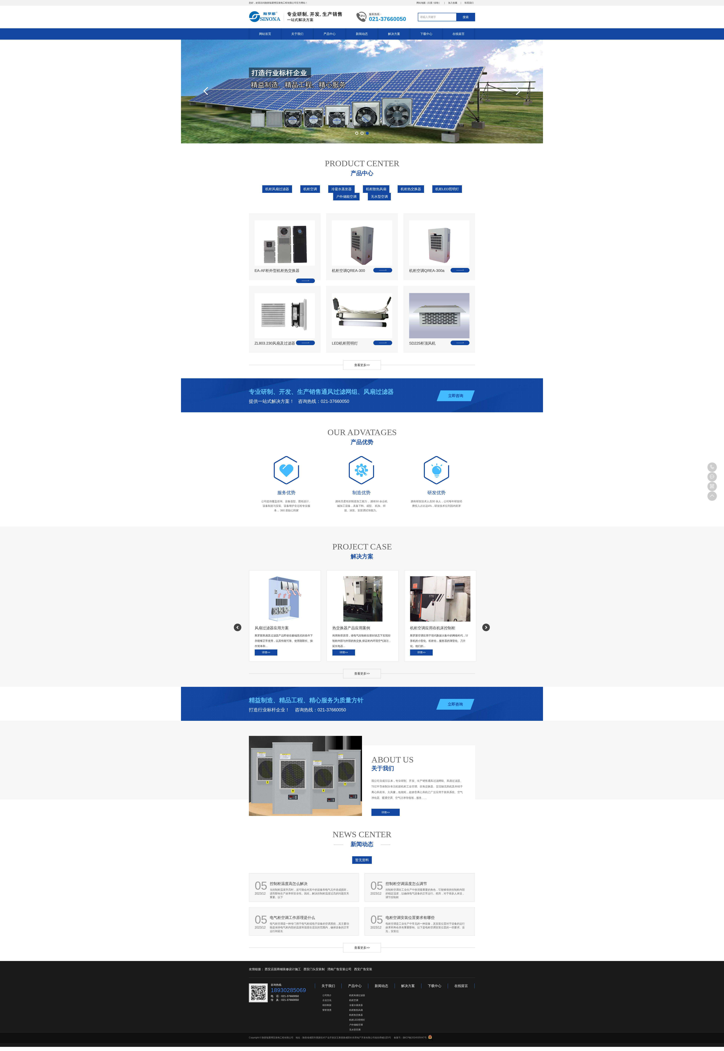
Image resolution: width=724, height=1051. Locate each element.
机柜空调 (310, 189)
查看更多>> (362, 365)
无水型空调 (379, 197)
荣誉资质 (326, 1010)
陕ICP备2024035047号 (415, 1037)
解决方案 (394, 33)
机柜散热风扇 (376, 189)
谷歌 (436, 3)
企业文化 (326, 1000)
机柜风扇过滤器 (277, 189)
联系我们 (469, 3)
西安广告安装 (363, 969)
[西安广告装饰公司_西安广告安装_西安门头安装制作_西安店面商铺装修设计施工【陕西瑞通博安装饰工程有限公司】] (300, 16)
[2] (362, 91)
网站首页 (265, 33)
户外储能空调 (346, 197)
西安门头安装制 (314, 969)
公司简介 (326, 995)
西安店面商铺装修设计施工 (283, 969)
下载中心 (426, 33)
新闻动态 (362, 33)
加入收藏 (452, 3)
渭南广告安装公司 (339, 969)
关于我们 (297, 33)
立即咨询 (455, 396)
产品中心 (330, 33)
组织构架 (326, 1005)
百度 (430, 3)
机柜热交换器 (411, 189)
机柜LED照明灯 (447, 189)
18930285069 (712, 467)
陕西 (267, 3)
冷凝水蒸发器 (341, 189)
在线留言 (458, 33)
